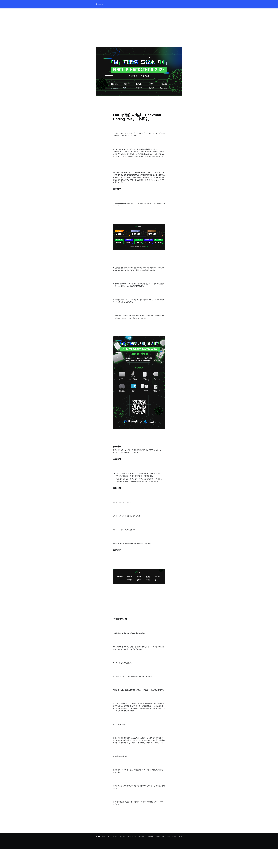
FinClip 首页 (115, 836)
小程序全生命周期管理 (131, 836)
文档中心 (169, 836)
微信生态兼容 (122, 836)
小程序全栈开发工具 (142, 836)
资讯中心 (174, 836)
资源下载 (163, 836)
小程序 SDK (150, 836)
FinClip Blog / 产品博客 (100, 836)
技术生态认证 (157, 836)
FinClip (180, 836)
